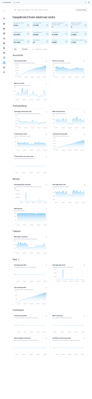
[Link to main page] (4, 11)
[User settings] (89, 2)
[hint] (28, 25)
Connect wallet (81, 10)
